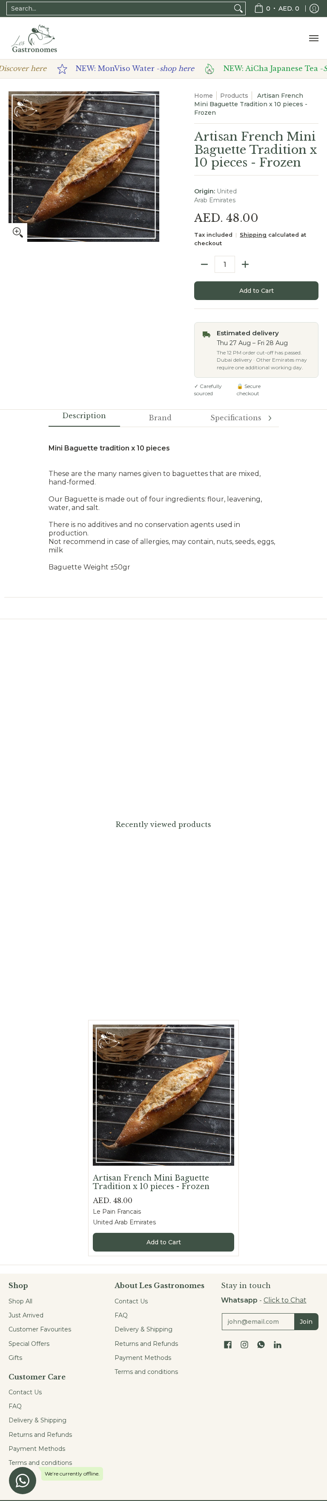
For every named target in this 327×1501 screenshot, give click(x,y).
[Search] (238, 8)
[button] (228, 1345)
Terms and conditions (40, 1463)
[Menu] (313, 38)
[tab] (84, 418)
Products (234, 95)
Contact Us (25, 1392)
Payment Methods (37, 1449)
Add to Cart (256, 291)
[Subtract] (204, 264)
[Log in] (314, 8)
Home (203, 95)
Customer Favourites (40, 1329)
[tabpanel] (164, 512)
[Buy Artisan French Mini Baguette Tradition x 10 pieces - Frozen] (163, 1095)
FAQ (15, 1406)
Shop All (20, 1301)
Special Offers (29, 1344)
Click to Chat (285, 1300)
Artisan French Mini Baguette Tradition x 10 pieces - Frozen (151, 1182)
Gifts (15, 1358)
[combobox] (119, 8)
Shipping (253, 235)
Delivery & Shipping (37, 1420)
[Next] (269, 418)
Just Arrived (26, 1315)
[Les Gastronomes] (34, 38)
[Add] (245, 264)
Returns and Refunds (40, 1435)
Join (306, 1321)
